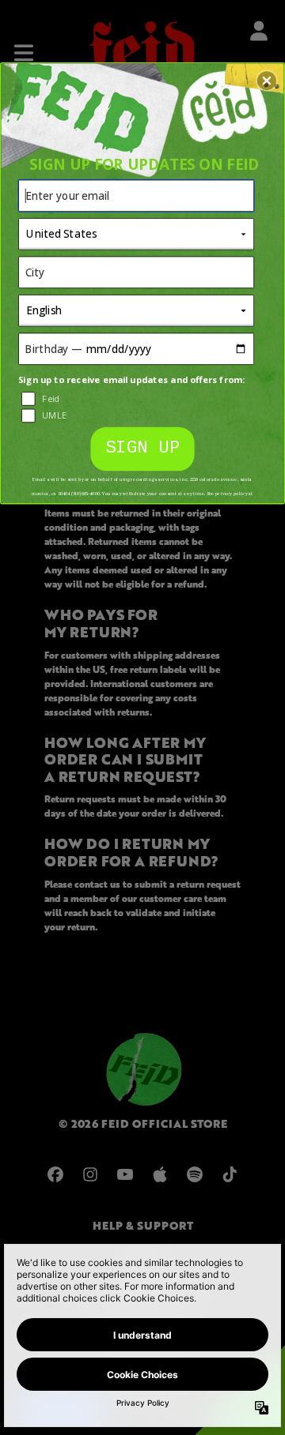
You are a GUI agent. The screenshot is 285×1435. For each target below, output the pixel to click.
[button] (266, 80)
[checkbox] (137, 399)
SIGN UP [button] (142, 448)
